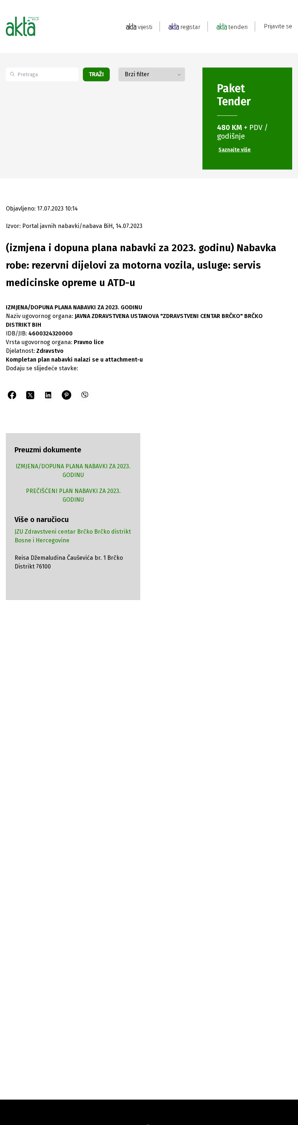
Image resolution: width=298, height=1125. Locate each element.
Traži (96, 74)
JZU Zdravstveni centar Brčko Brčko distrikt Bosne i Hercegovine (73, 536)
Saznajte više (234, 150)
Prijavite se (278, 26)
